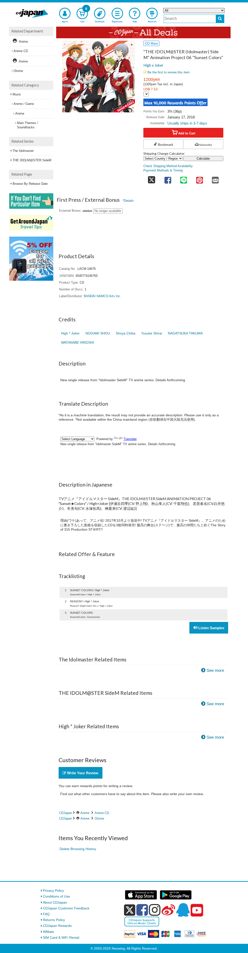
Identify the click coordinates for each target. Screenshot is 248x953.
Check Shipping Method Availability (168, 166)
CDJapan (65, 813)
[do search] (220, 19)
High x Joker (153, 65)
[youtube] (197, 910)
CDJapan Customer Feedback (66, 908)
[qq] (183, 910)
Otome (99, 818)
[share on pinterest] (200, 178)
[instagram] (155, 910)
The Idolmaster (23, 151)
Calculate (203, 158)
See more (215, 670)
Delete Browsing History (78, 849)
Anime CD (102, 813)
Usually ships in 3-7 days (187, 123)
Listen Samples (210, 628)
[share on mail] (215, 178)
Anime (84, 813)
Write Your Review (82, 773)
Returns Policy (54, 920)
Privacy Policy (53, 890)
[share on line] (184, 178)
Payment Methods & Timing (163, 170)
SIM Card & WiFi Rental (61, 937)
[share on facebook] (168, 178)
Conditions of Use (56, 896)
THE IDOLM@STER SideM (32, 160)
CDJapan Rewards (57, 926)
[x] (129, 910)
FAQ (46, 914)
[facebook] (142, 910)
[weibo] (168, 910)
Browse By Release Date (30, 184)
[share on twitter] (151, 178)
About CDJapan (55, 902)
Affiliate (48, 932)
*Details (128, 200)
